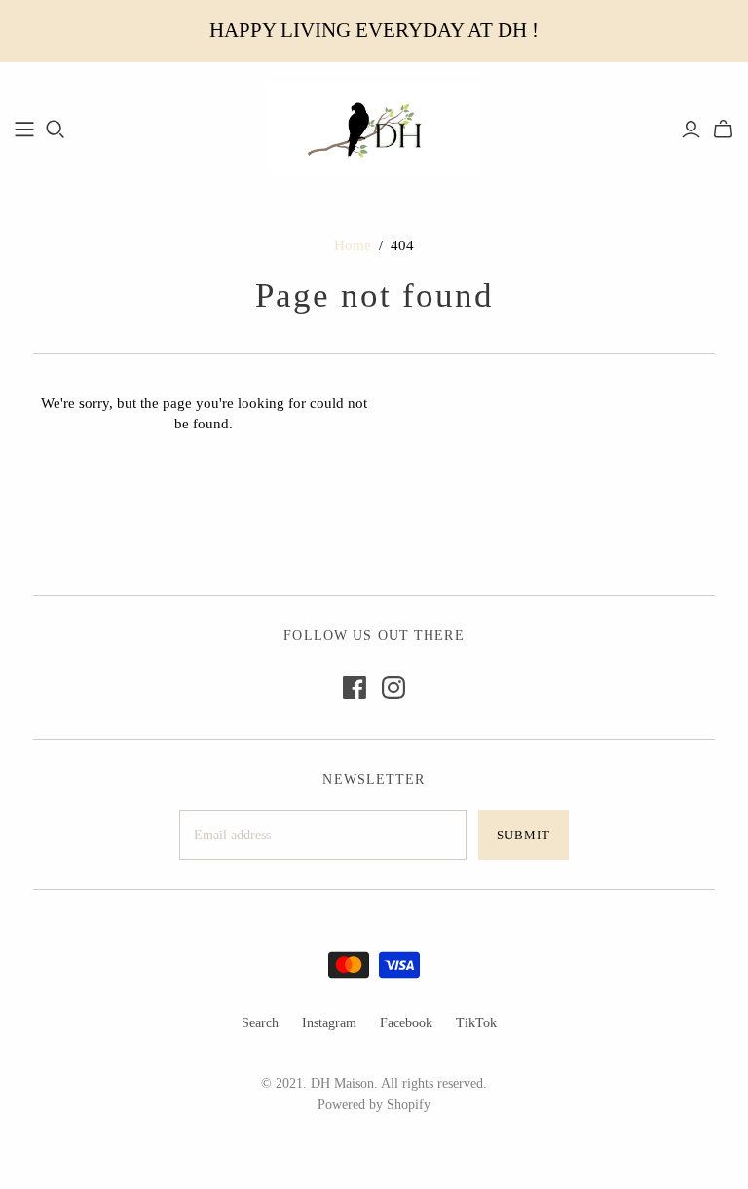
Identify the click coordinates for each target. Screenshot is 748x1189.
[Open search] (55, 129)
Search (260, 1023)
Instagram (329, 1023)
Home (352, 245)
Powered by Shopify (374, 1104)
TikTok (476, 1023)
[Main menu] (24, 129)
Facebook (406, 1023)
